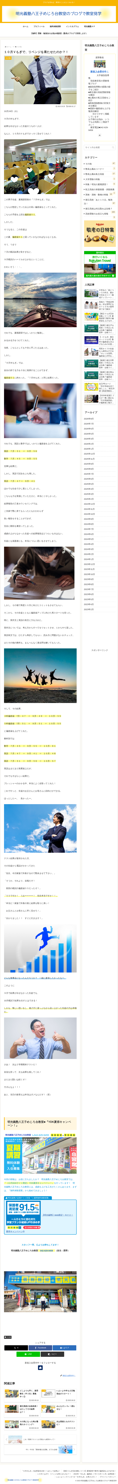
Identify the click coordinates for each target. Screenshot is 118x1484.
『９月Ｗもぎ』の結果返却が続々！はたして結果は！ (41, 1471)
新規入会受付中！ (99, 71)
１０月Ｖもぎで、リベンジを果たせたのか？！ (54, 1474)
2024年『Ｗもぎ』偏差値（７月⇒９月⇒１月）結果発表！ (95, 1474)
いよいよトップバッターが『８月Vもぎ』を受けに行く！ (76, 1477)
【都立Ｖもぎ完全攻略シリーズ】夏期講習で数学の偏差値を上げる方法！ (89, 1471)
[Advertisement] (99, 630)
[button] (52, 1354)
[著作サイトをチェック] (40, 1367)
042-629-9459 (46, 1250)
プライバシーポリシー (108, 1477)
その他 (9, 1337)
